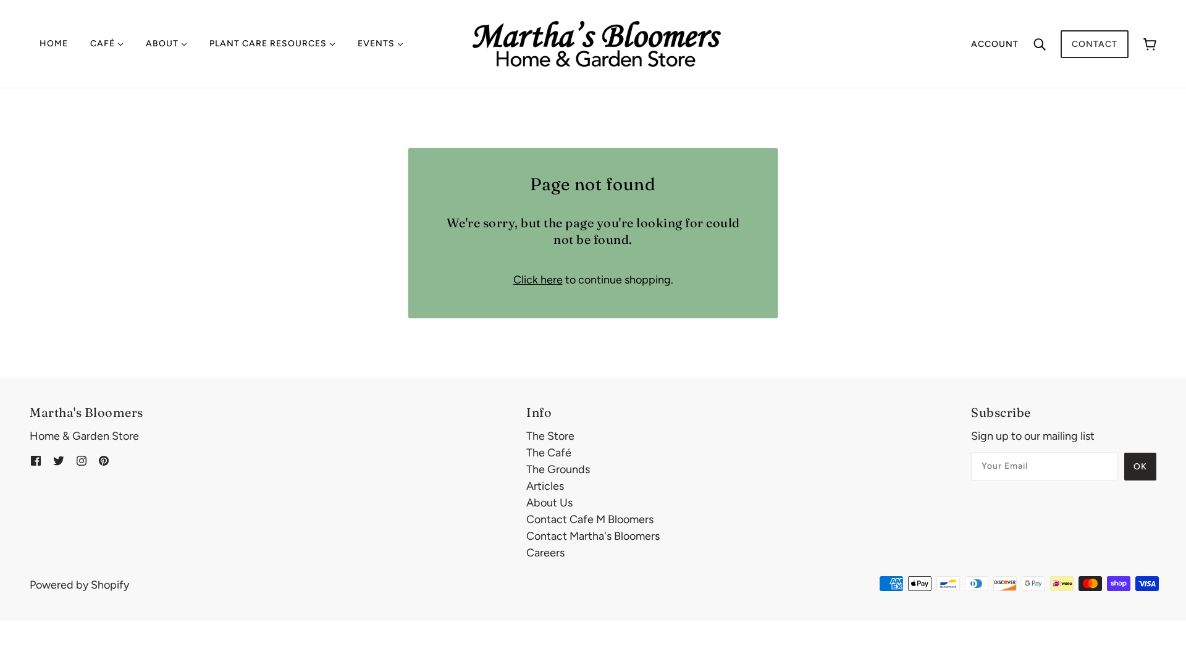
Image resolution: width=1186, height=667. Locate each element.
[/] (597, 43)
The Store (550, 436)
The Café (548, 452)
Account (995, 44)
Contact (1094, 44)
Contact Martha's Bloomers (593, 536)
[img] (36, 460)
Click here (538, 280)
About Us (549, 503)
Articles (545, 486)
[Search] (1039, 44)
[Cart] (1149, 44)
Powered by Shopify (79, 585)
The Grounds (558, 469)
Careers (545, 553)
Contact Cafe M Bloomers (590, 519)
